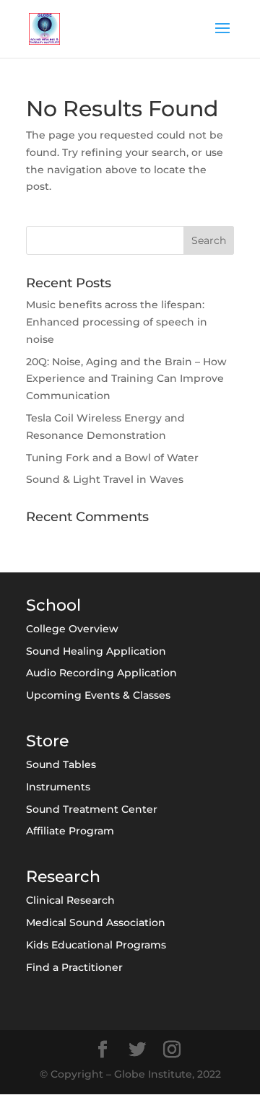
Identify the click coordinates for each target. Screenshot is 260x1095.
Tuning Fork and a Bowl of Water (112, 457)
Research (63, 876)
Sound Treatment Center (91, 809)
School (53, 605)
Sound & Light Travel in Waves (104, 479)
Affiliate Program (70, 830)
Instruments (58, 786)
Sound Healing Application (96, 651)
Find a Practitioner (74, 967)
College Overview (72, 628)
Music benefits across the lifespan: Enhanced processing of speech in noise (116, 322)
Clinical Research (70, 900)
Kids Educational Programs (96, 944)
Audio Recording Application (101, 672)
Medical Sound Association (95, 922)
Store (47, 741)
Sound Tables (61, 764)
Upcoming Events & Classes (98, 695)
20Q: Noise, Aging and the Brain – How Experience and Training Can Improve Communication (126, 379)
